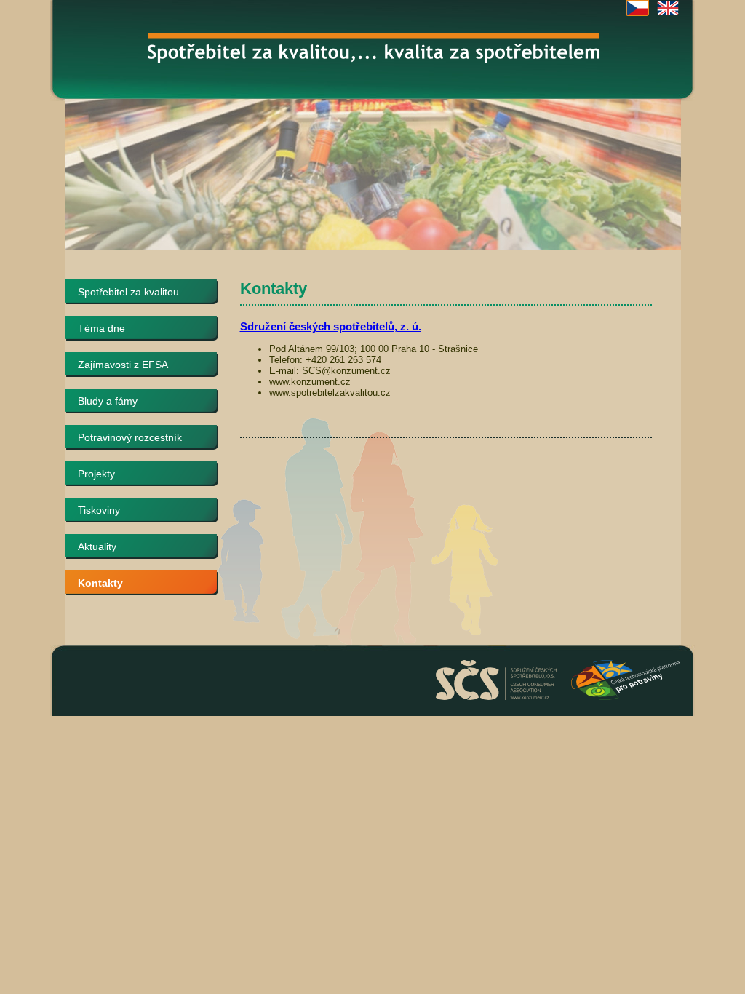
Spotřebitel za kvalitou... (133, 292)
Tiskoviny (99, 510)
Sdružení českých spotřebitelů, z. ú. (330, 326)
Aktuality (97, 546)
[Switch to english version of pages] (668, 8)
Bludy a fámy (108, 401)
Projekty (96, 474)
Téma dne (101, 328)
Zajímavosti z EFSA (123, 364)
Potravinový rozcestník (130, 437)
